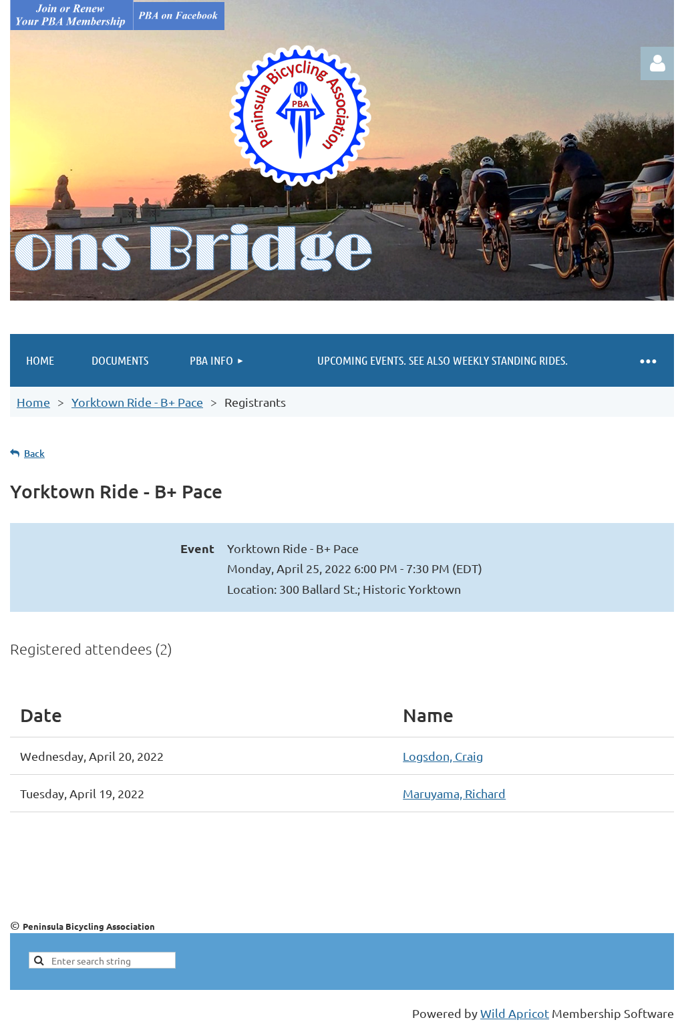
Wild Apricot (514, 1013)
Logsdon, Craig (443, 756)
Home (33, 402)
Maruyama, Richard (454, 793)
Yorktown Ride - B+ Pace (137, 402)
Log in (657, 63)
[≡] (647, 360)
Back (34, 453)
